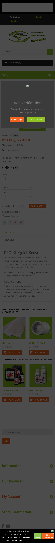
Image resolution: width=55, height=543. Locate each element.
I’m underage (16, 119)
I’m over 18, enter (36, 119)
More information (48, 536)
